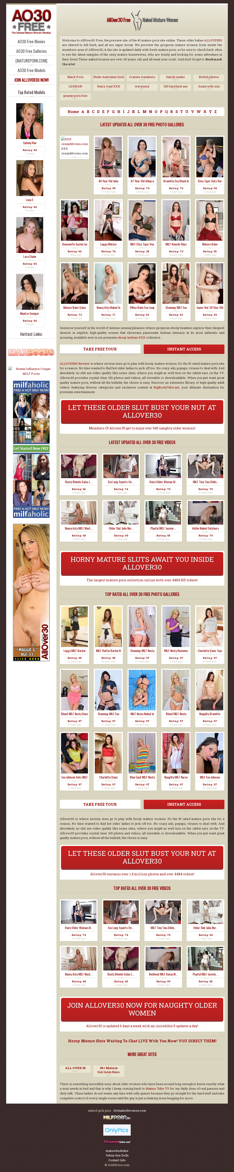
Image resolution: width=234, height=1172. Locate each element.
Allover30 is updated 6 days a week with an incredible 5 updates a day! (142, 1026)
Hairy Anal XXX (108, 86)
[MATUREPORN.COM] (31, 61)
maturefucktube (117, 1151)
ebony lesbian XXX (131, 337)
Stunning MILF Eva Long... (176, 307)
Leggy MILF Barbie (74, 650)
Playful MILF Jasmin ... (163, 528)
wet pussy (142, 86)
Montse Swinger (29, 313)
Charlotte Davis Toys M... (210, 650)
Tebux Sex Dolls (117, 1155)
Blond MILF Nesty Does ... (74, 713)
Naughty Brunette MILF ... (209, 713)
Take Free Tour (100, 349)
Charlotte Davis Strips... (108, 777)
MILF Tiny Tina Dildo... (205, 482)
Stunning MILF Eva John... (108, 713)
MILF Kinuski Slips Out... (176, 244)
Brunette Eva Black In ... (176, 181)
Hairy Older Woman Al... (163, 482)
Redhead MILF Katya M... (163, 974)
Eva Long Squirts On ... (121, 482)
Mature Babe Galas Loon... (74, 307)
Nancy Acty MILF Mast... (79, 528)
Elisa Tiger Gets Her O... (210, 181)
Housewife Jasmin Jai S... (74, 244)
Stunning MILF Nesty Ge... (142, 650)
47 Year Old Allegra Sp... (142, 181)
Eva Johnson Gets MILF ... (74, 777)
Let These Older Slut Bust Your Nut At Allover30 (142, 411)
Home (73, 111)
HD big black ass (176, 86)
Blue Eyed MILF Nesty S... (142, 777)
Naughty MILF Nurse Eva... (176, 777)
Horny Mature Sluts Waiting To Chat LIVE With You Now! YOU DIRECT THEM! (142, 1040)
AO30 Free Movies (31, 41)
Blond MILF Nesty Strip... (176, 713)
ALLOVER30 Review (75, 363)
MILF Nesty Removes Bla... (176, 650)
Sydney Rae (29, 142)
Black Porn (75, 77)
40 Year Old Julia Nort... (108, 181)
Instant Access (184, 349)
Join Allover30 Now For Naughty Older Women (142, 1009)
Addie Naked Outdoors (205, 528)
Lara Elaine (29, 256)
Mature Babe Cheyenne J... (210, 244)
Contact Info (117, 1160)
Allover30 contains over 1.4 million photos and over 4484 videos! (142, 874)
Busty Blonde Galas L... (78, 482)
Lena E (29, 199)
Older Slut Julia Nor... (121, 528)
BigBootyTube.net (166, 387)
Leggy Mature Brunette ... (108, 244)
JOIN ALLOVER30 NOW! (31, 80)
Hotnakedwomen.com (130, 1110)
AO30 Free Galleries (31, 51)
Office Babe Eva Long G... (142, 307)
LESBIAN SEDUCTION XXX (75, 86)
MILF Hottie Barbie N (108, 650)
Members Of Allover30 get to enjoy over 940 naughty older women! (142, 428)
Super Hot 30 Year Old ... (210, 307)
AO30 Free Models (31, 70)
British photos (209, 77)
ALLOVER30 (213, 40)
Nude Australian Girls (108, 77)
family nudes (175, 77)
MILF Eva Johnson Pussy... (210, 777)
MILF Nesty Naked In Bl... (142, 713)
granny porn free (75, 96)
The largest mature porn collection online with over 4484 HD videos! (142, 580)
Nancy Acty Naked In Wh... (108, 307)
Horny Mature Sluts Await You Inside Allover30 (142, 563)
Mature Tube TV (157, 1088)
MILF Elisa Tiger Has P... (142, 244)
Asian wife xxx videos (209, 86)
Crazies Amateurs (142, 77)
